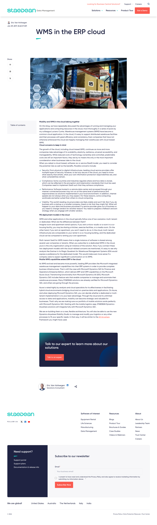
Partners (138, 427)
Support (127, 4)
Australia (52, 503)
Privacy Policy (96, 477)
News (137, 431)
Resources (111, 10)
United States (37, 503)
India (89, 503)
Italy (81, 503)
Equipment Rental (88, 419)
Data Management (89, 431)
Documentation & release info (26, 467)
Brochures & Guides (117, 427)
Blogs (111, 419)
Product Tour (127, 10)
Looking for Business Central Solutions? (103, 4)
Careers (138, 4)
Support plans (20, 464)
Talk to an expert (54, 357)
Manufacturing (87, 427)
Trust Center (140, 435)
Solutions (96, 10)
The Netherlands (67, 503)
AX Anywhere (104, 317)
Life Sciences (86, 423)
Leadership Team (142, 423)
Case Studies (114, 431)
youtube (29, 422)
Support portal (20, 460)
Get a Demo (142, 10)
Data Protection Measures (132, 514)
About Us (139, 419)
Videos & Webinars (117, 435)
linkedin (25, 422)
